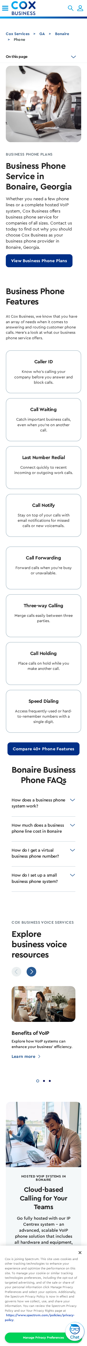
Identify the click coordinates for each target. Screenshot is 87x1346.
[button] (70, 8)
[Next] (31, 971)
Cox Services (17, 34)
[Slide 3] (50, 1080)
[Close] (80, 1252)
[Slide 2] (44, 1080)
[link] (5, 8)
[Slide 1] (37, 1080)
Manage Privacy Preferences (43, 1337)
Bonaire (62, 34)
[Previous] (16, 971)
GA (42, 34)
